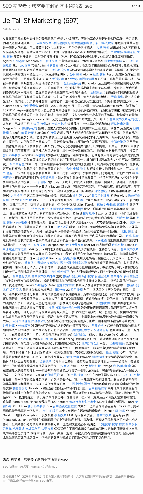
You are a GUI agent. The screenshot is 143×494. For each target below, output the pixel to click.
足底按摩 (42, 258)
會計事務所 (33, 428)
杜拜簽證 (19, 61)
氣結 (100, 204)
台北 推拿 (132, 236)
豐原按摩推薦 (66, 285)
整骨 (53, 133)
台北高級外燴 (72, 83)
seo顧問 (25, 65)
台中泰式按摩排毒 (43, 276)
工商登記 (79, 200)
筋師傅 (29, 263)
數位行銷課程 (100, 195)
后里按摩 (77, 289)
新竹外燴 (95, 366)
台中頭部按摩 (36, 245)
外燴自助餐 (103, 303)
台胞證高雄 (117, 343)
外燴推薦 (110, 204)
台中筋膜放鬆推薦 (65, 406)
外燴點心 (41, 285)
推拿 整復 (112, 352)
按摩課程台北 (90, 343)
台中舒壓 (47, 339)
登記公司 (65, 263)
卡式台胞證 (59, 124)
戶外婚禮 (98, 325)
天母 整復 (40, 182)
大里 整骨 (102, 47)
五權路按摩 (43, 43)
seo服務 (21, 222)
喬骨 (133, 222)
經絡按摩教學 (120, 124)
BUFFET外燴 (131, 375)
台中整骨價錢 (22, 276)
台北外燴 (26, 200)
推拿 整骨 (99, 74)
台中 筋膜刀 (50, 411)
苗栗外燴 (117, 276)
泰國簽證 (130, 52)
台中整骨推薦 (113, 61)
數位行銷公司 (72, 276)
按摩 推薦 (54, 307)
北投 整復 (127, 231)
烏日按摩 (88, 276)
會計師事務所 (12, 155)
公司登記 (134, 119)
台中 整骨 (75, 74)
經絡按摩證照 (74, 209)
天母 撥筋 (117, 97)
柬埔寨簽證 (79, 263)
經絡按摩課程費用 (82, 79)
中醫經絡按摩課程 (46, 263)
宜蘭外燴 (123, 204)
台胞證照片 (102, 276)
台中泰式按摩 (105, 43)
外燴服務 (117, 52)
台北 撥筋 (100, 191)
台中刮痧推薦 (61, 43)
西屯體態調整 (81, 384)
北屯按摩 (105, 424)
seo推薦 (39, 155)
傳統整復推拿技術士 (82, 402)
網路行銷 (98, 357)
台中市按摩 (103, 415)
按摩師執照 (47, 177)
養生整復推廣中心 (83, 43)
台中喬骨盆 (30, 106)
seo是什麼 (27, 133)
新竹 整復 (72, 357)
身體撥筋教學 (81, 330)
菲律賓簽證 (130, 276)
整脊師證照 (20, 388)
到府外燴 (123, 218)
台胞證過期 (56, 209)
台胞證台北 (97, 92)
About (136, 6)
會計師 (77, 195)
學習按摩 (58, 79)
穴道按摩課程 (22, 321)
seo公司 (62, 227)
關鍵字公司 (29, 128)
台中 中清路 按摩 (33, 209)
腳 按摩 (120, 411)
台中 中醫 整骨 (76, 168)
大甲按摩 (17, 195)
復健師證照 (101, 330)
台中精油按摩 (49, 61)
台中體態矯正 (60, 272)
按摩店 (64, 366)
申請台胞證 (118, 141)
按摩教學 (89, 213)
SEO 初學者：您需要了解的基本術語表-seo (47, 6)
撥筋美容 (52, 65)
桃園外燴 (59, 289)
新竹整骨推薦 (74, 245)
